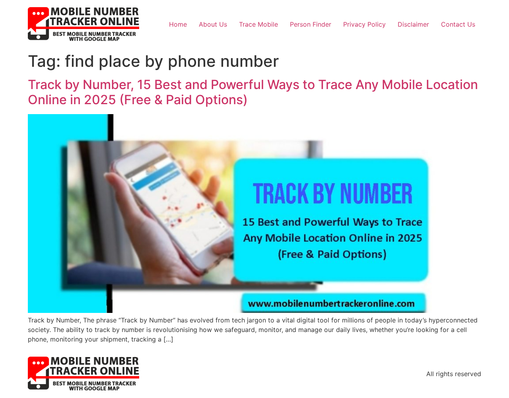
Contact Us (458, 24)
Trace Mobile (258, 24)
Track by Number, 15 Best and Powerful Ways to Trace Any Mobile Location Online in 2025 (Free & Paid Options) (253, 92)
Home (178, 24)
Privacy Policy (364, 24)
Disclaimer (413, 24)
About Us (213, 24)
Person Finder (310, 24)
